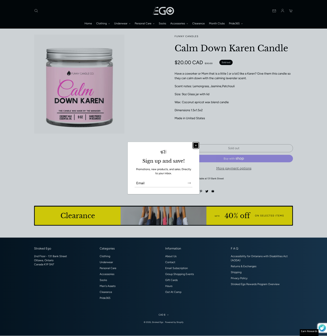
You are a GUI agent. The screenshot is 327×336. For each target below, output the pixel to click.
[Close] (195, 145)
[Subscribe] (189, 183)
